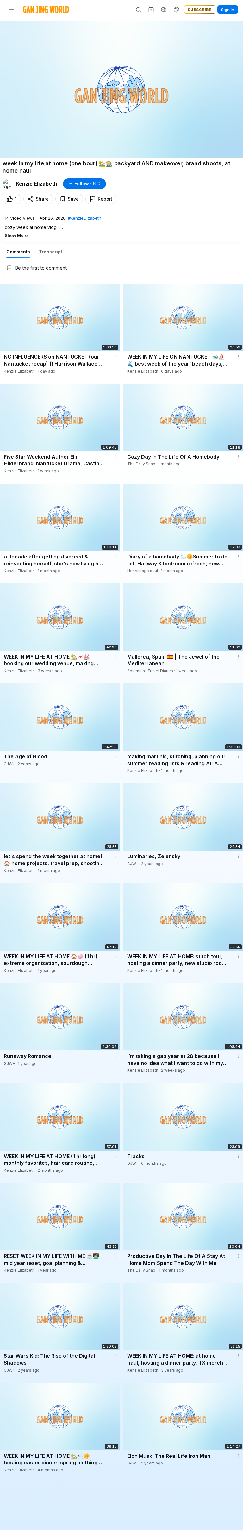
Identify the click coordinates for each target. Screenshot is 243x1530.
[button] (121, 226)
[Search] (138, 9)
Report (105, 198)
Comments (18, 251)
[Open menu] (11, 9)
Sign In (227, 9)
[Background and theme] (176, 9)
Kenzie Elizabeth (36, 184)
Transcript (50, 251)
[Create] (151, 9)
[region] (121, 89)
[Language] (164, 9)
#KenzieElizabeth (84, 217)
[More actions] (115, 356)
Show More (16, 235)
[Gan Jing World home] (46, 9)
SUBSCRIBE (200, 9)
